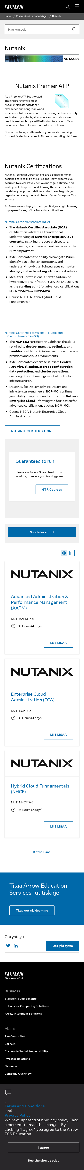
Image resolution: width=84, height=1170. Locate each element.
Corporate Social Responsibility (26, 1051)
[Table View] (71, 553)
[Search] (74, 29)
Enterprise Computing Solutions (27, 1006)
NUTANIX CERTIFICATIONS (32, 431)
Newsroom (12, 1066)
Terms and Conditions (25, 1106)
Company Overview (18, 1073)
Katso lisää (42, 852)
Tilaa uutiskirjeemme (32, 910)
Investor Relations (17, 1058)
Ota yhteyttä (63, 946)
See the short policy (43, 1160)
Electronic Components (21, 998)
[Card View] (64, 553)
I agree (43, 1147)
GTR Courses (52, 489)
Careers (10, 1044)
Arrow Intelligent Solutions (23, 1013)
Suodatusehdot (42, 532)
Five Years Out (15, 1036)
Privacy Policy (18, 1115)
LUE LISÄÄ (58, 643)
